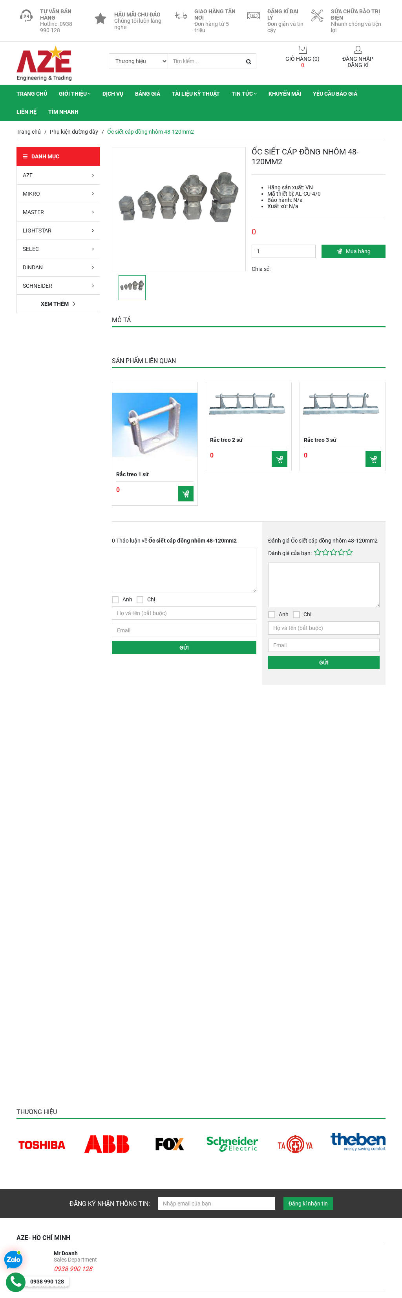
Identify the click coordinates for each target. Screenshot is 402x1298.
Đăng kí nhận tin (308, 1203)
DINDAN (33, 267)
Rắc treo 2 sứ (226, 440)
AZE (28, 175)
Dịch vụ (112, 94)
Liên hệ (26, 112)
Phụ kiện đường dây (74, 132)
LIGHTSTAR (37, 230)
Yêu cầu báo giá (335, 94)
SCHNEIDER (37, 286)
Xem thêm (55, 304)
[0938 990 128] (16, 1282)
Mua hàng (358, 251)
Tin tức (243, 94)
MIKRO (31, 194)
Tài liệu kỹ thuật (196, 94)
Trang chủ (31, 94)
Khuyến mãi (285, 94)
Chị (151, 599)
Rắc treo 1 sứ (132, 474)
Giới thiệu (73, 94)
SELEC (31, 249)
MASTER (33, 212)
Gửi (184, 647)
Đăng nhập (357, 59)
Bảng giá (147, 94)
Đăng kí (358, 65)
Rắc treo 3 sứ (320, 440)
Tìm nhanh (63, 112)
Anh (127, 599)
